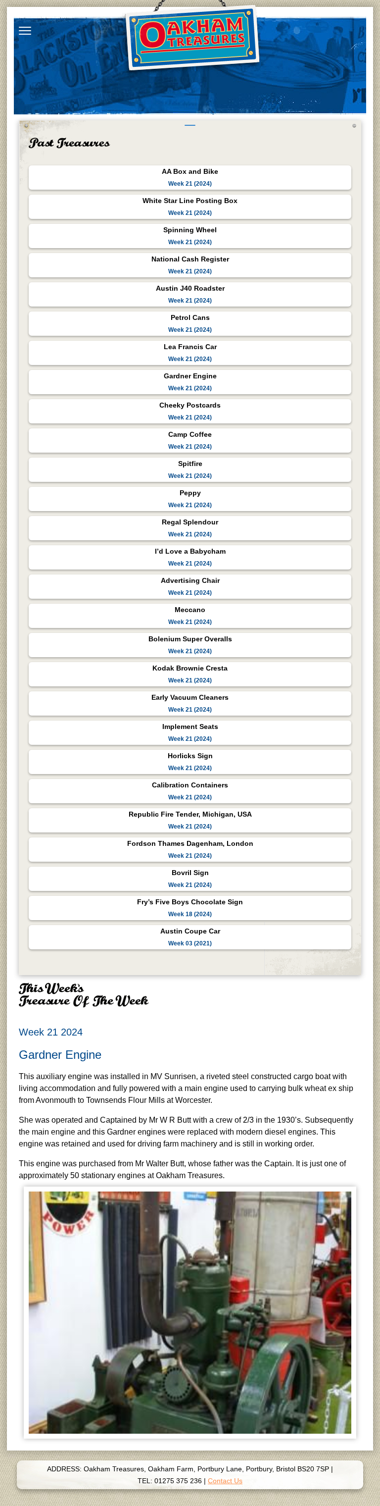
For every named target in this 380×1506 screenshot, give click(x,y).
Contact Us (225, 1481)
